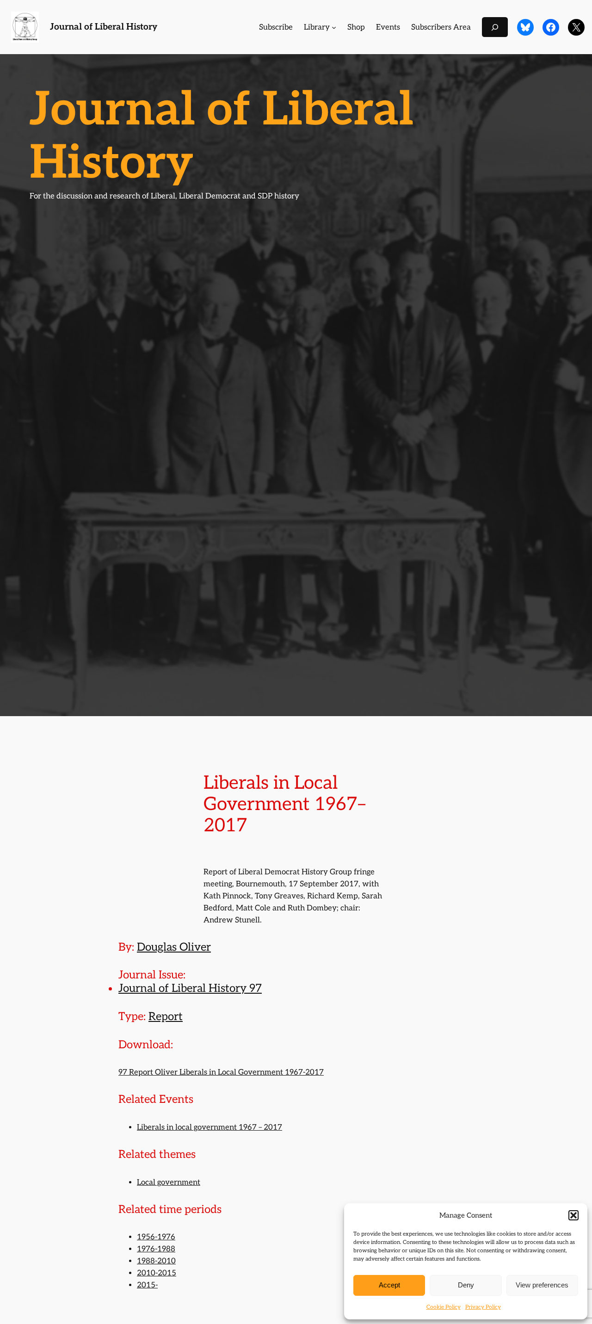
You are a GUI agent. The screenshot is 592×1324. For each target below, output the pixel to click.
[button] (573, 1215)
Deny (466, 1285)
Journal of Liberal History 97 (190, 988)
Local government (168, 1182)
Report (165, 1016)
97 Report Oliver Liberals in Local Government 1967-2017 (221, 1072)
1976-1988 (156, 1249)
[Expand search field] (495, 27)
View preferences (542, 1285)
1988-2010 (156, 1261)
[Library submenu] (334, 27)
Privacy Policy (483, 1307)
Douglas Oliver (174, 947)
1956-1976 (156, 1237)
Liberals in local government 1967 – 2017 (209, 1127)
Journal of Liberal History (103, 27)
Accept (389, 1285)
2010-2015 (156, 1273)
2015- (147, 1285)
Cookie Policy (443, 1307)
